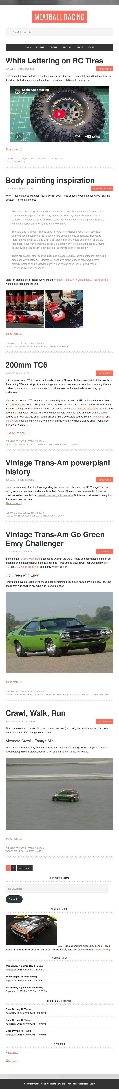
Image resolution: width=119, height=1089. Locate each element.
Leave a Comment (102, 188)
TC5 (45, 444)
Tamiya (40, 444)
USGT (59, 346)
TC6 (35, 346)
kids (21, 851)
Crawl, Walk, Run (30, 558)
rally (33, 444)
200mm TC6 (26, 364)
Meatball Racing (59, 16)
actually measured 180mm (91, 408)
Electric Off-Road (35, 158)
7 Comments (105, 551)
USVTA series (17, 404)
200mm (22, 346)
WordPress (83, 1083)
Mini (26, 851)
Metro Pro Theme (48, 1083)
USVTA (22, 161)
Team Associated (47, 346)
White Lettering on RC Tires (54, 60)
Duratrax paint (54, 694)
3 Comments (105, 68)
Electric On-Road (55, 158)
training (52, 515)
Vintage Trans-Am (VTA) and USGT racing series (81, 279)
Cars (21, 158)
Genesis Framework (68, 1083)
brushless (25, 515)
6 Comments (105, 721)
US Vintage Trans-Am (27, 566)
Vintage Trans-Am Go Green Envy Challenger (55, 538)
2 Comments (105, 479)
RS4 (69, 694)
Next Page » (25, 867)
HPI (31, 346)
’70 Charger (98, 416)
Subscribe (14, 899)
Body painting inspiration (50, 180)
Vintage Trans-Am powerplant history (58, 467)
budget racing (39, 515)
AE (27, 346)
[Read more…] (14, 149)
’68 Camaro (12, 420)
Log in (92, 1083)
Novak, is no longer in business (55, 495)
